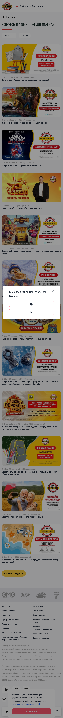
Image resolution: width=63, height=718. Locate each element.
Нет (31, 312)
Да (31, 304)
